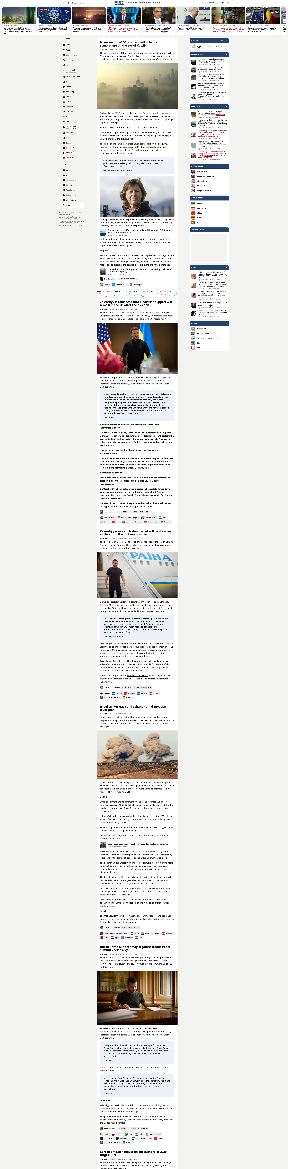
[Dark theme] (68, 3)
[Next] (285, 21)
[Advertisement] (209, 248)
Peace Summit (107, 1108)
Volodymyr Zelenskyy (137, 675)
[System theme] (64, 3)
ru (228, 3)
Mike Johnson (152, 503)
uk (218, 3)
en (223, 3)
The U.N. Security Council (112, 915)
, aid (132, 480)
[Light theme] (60, 3)
